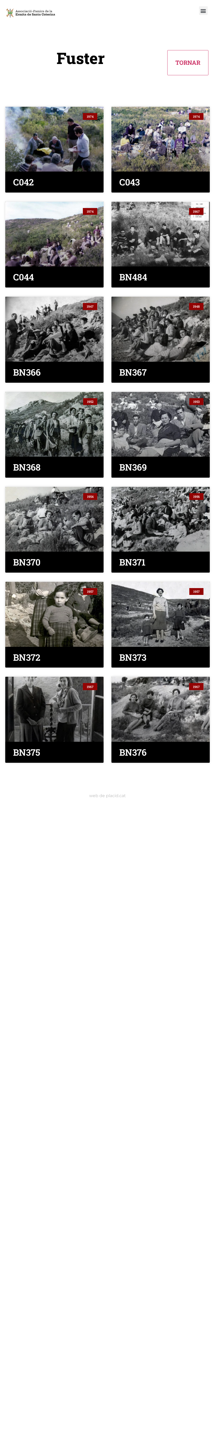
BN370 (26, 562)
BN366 (27, 372)
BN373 (132, 657)
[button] (203, 10)
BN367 (133, 372)
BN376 (133, 752)
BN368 (27, 467)
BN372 (26, 657)
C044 (23, 277)
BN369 (133, 467)
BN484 (133, 277)
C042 (23, 182)
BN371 (132, 562)
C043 (129, 182)
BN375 (26, 752)
